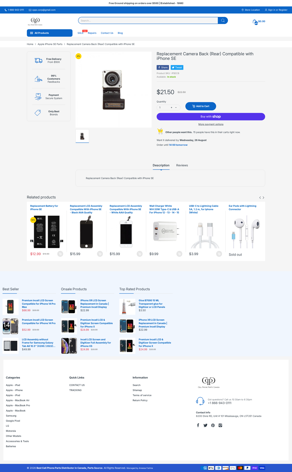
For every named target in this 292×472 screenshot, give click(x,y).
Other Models (13, 435)
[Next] (260, 197)
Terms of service (142, 395)
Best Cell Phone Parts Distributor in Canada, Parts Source (69, 467)
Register (283, 9)
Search (136, 385)
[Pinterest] (213, 425)
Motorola (11, 430)
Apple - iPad (13, 385)
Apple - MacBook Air (17, 400)
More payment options (210, 124)
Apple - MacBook (16, 410)
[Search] (223, 20)
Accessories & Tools (17, 441)
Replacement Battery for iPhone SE (44, 207)
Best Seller (11, 289)
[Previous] (263, 197)
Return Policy (140, 400)
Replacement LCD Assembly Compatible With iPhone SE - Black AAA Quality (86, 209)
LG (7, 425)
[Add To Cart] (60, 254)
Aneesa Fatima (146, 468)
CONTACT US (77, 385)
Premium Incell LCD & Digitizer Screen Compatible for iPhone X (96, 323)
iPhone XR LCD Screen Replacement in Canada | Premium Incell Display (94, 303)
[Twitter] (205, 425)
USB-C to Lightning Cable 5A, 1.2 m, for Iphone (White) (203, 209)
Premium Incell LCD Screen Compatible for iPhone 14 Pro (39, 321)
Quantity (161, 101)
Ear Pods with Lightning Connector (242, 207)
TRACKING (75, 390)
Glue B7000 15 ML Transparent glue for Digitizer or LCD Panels (152, 303)
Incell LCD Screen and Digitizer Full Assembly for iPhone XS (95, 342)
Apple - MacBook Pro (18, 405)
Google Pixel (13, 420)
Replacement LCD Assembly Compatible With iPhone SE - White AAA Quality (126, 209)
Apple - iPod (13, 395)
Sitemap (137, 390)
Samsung (11, 415)
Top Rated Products (134, 289)
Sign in (272, 9)
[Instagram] (220, 425)
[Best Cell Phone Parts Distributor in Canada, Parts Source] (35, 21)
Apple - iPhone (14, 390)
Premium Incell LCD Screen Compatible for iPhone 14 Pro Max (39, 303)
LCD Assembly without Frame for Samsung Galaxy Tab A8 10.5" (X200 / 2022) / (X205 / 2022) (38, 343)
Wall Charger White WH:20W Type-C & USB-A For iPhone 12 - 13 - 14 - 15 (164, 209)
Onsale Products (74, 289)
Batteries (11, 446)
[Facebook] (198, 425)
